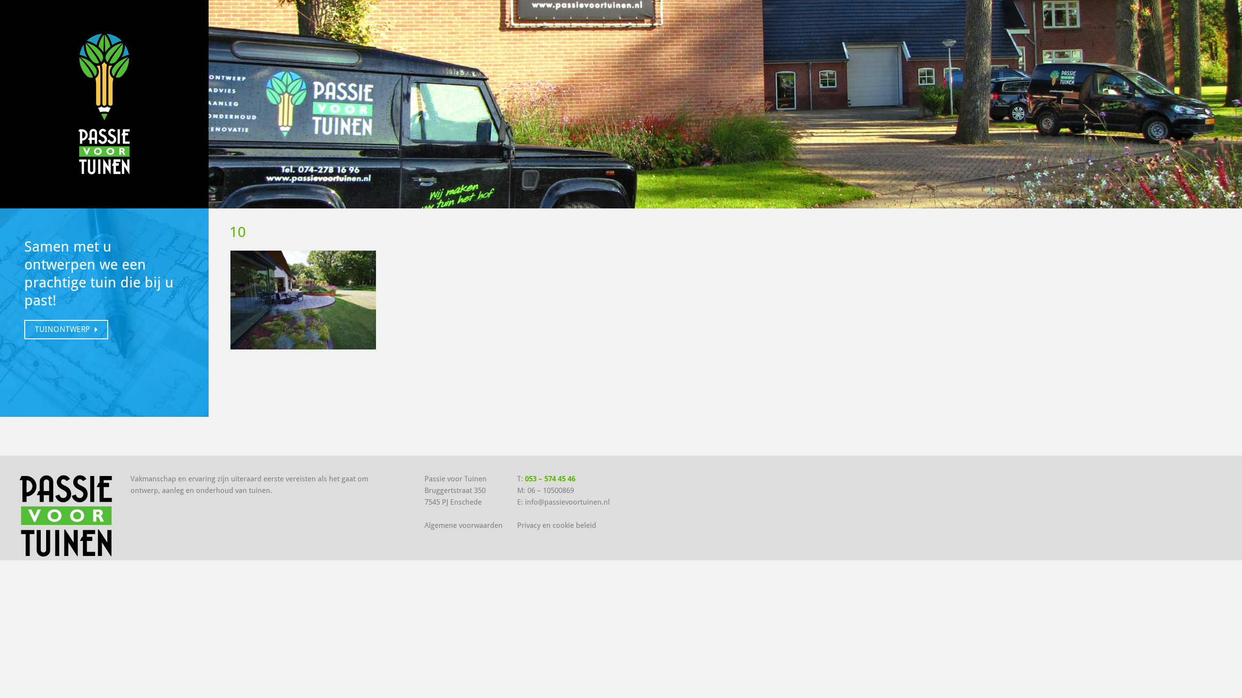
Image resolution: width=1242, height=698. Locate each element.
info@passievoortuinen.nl (567, 502)
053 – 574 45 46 (550, 479)
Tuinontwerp (62, 329)
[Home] (104, 102)
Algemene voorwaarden (464, 525)
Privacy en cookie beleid (556, 525)
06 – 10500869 (550, 490)
